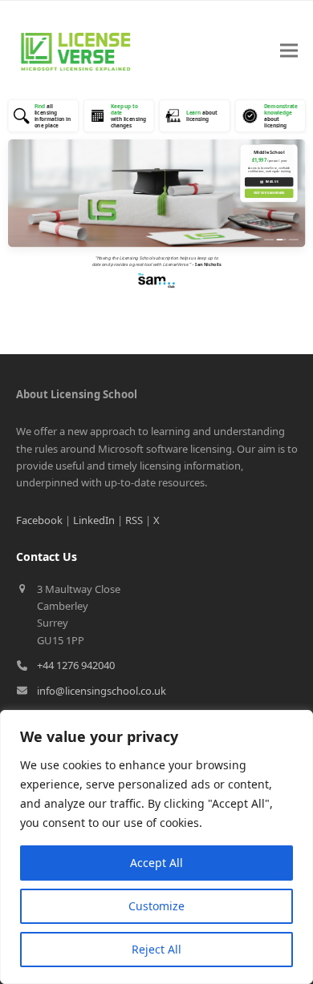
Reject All (156, 949)
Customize (156, 905)
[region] (156, 847)
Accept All (156, 862)
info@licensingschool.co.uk (101, 691)
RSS (134, 520)
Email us (269, 181)
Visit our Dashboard (268, 193)
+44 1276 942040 (76, 665)
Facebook (39, 520)
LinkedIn (94, 520)
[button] (289, 51)
